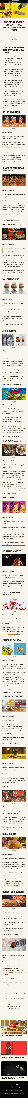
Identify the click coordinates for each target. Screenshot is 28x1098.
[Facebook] (17, 1084)
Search (7, 1087)
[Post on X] (24, 993)
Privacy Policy (8, 1090)
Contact (14, 1087)
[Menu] (26, 1)
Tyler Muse (16, 1001)
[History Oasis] (14, 1)
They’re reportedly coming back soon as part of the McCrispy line (13, 545)
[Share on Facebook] (16, 993)
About (20, 1087)
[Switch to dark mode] (14, 39)
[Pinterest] (14, 1084)
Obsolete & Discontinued (14, 1003)
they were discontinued (17, 731)
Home (4, 998)
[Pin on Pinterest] (20, 993)
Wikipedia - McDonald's (15, 1006)
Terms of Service (19, 1090)
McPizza (4, 824)
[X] (11, 1084)
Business (8, 998)
